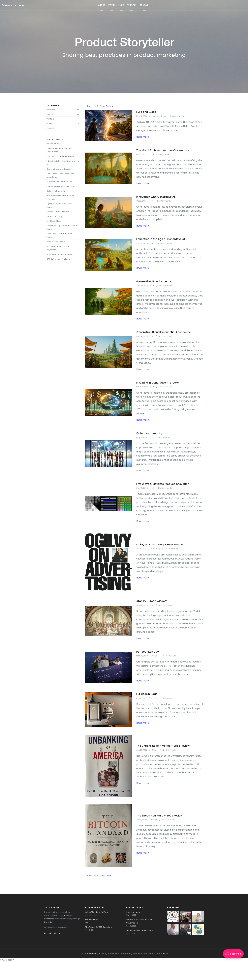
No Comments (177, 116)
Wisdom (50, 114)
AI (153, 154)
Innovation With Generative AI (155, 197)
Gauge (112, 5)
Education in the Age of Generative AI (160, 239)
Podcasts (50, 109)
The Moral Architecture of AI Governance (162, 150)
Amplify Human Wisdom (151, 601)
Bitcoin (154, 698)
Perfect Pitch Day (147, 651)
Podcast (132, 5)
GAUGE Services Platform (58, 259)
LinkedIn (48, 922)
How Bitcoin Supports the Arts (60, 254)
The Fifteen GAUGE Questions (98, 927)
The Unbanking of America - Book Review (163, 746)
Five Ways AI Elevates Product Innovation (162, 484)
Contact (145, 5)
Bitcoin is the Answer (55, 241)
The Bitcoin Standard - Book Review (159, 815)
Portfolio (50, 119)
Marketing (155, 548)
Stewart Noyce (13, 5)
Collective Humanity (149, 433)
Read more (142, 136)
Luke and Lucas (146, 112)
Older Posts (107, 106)
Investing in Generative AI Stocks (157, 382)
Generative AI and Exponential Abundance (163, 332)
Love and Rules (159, 116)
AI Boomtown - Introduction (59, 181)
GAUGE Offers (91, 919)
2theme (164, 953)
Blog (121, 5)
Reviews (50, 128)
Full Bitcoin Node (146, 694)
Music (49, 123)
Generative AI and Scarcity (153, 281)
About (101, 5)
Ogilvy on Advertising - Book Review (159, 544)
